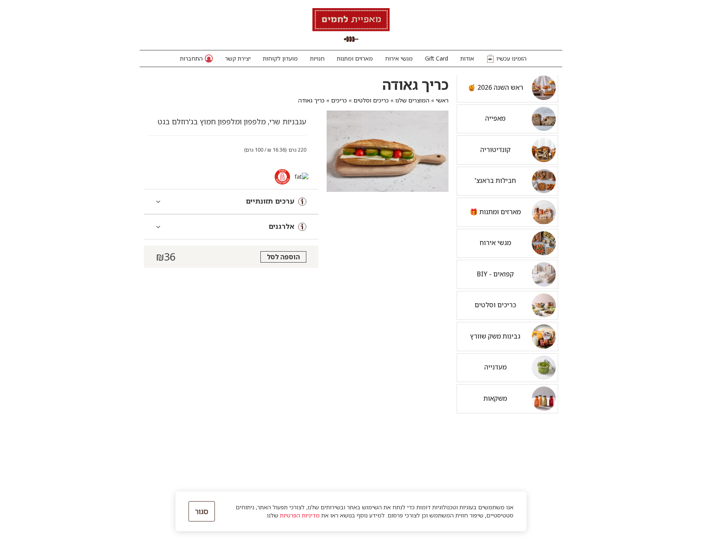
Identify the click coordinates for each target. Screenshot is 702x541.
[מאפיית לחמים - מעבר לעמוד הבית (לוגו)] (351, 25)
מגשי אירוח (399, 58)
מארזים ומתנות (355, 58)
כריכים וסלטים (371, 100)
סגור (201, 511)
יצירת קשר (238, 58)
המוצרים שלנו (412, 100)
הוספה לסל (283, 256)
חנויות (317, 58)
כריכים (339, 100)
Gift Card (436, 58)
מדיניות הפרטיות (300, 515)
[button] (196, 58)
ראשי (442, 100)
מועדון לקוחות (280, 58)
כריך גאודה (311, 100)
